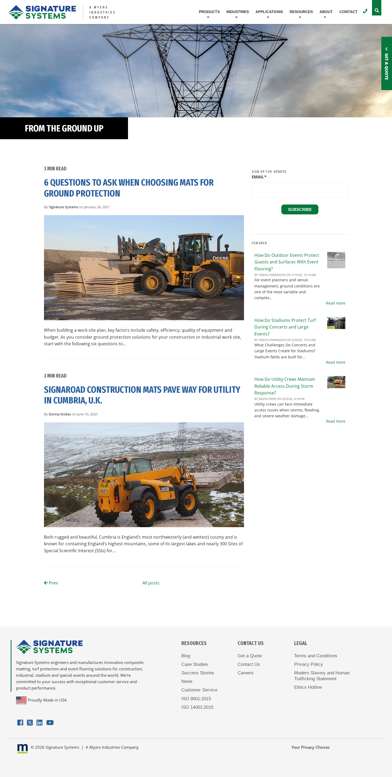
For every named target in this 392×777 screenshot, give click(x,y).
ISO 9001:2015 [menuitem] (196, 698)
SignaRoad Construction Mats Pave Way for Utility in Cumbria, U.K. (142, 395)
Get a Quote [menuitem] (250, 655)
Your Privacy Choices (310, 747)
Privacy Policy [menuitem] (308, 664)
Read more (335, 303)
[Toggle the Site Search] (376, 7)
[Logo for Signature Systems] (70, 12)
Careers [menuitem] (246, 672)
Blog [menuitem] (185, 655)
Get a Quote (386, 66)
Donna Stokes (60, 414)
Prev (53, 583)
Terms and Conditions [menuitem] (315, 655)
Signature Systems (63, 207)
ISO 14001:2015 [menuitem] (197, 707)
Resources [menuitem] (301, 12)
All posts (150, 583)
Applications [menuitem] (269, 12)
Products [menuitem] (209, 12)
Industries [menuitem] (237, 12)
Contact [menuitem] (348, 12)
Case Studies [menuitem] (194, 664)
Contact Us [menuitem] (249, 664)
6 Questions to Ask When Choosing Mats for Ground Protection (129, 188)
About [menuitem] (326, 12)
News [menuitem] (187, 681)
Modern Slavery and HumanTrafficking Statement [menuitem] (322, 675)
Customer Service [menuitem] (199, 689)
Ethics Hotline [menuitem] (308, 687)
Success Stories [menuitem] (197, 672)
